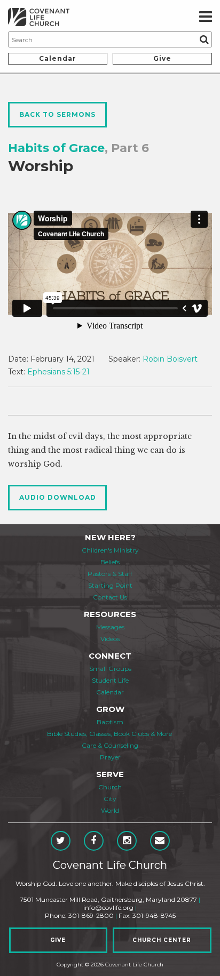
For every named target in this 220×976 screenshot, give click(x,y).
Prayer (110, 757)
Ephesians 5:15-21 (58, 372)
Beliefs (110, 562)
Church (110, 787)
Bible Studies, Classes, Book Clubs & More (109, 734)
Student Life (110, 680)
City (110, 799)
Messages (110, 627)
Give (162, 58)
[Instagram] (127, 841)
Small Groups (110, 669)
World (110, 810)
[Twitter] (60, 841)
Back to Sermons (57, 114)
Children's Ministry (110, 550)
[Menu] (205, 17)
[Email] (160, 841)
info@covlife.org (108, 907)
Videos (110, 639)
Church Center (161, 940)
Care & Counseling (110, 745)
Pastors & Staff (110, 574)
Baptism (110, 722)
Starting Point (110, 585)
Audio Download (57, 497)
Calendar (57, 58)
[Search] (204, 39)
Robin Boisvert (170, 359)
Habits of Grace (56, 148)
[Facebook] (94, 841)
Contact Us (110, 597)
